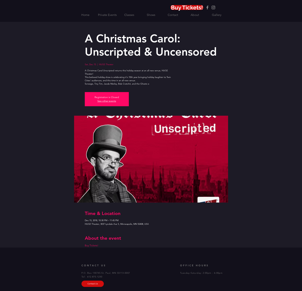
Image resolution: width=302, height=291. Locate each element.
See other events (106, 100)
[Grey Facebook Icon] (207, 7)
